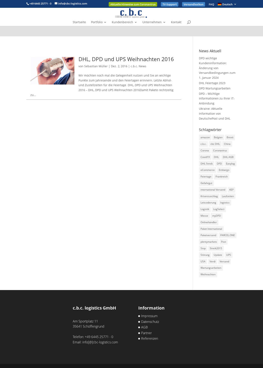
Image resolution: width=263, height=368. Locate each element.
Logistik (205, 209)
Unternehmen (152, 22)
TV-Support (170, 4)
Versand (224, 261)
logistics (225, 202)
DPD (219, 163)
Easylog (230, 163)
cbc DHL (215, 144)
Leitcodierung (208, 202)
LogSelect (218, 209)
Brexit (230, 137)
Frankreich (222, 176)
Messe (204, 215)
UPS (228, 255)
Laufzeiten (228, 196)
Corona (205, 150)
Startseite (79, 22)
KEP (231, 189)
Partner (146, 333)
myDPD (216, 215)
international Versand (213, 189)
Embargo (224, 170)
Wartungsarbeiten (211, 268)
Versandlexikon (193, 4)
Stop (203, 248)
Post (223, 241)
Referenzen (149, 338)
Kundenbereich (122, 22)
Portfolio (97, 22)
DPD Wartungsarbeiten (215, 88)
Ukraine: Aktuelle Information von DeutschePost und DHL (214, 113)
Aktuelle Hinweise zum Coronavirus (133, 4)
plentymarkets (209, 241)
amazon (205, 137)
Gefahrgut (206, 183)
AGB (144, 327)
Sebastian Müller (96, 66)
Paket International (211, 229)
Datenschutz (150, 321)
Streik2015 (216, 248)
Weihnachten (208, 274)
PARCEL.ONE (227, 235)
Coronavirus (220, 150)
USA (203, 261)
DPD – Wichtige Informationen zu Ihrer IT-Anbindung (217, 98)
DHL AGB (228, 157)
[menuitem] (227, 5)
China (227, 144)
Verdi (213, 261)
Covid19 (205, 157)
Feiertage (206, 176)
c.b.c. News (138, 66)
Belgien (218, 137)
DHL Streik (207, 163)
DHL (216, 157)
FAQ (211, 4)
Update (218, 255)
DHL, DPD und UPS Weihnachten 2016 (126, 59)
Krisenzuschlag (209, 196)
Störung (205, 255)
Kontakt (176, 22)
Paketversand (208, 235)
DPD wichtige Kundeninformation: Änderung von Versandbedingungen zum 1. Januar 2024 (217, 68)
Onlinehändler (209, 222)
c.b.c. (203, 144)
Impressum (149, 316)
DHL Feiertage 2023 (212, 83)
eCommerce (208, 170)
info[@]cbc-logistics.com (100, 342)
